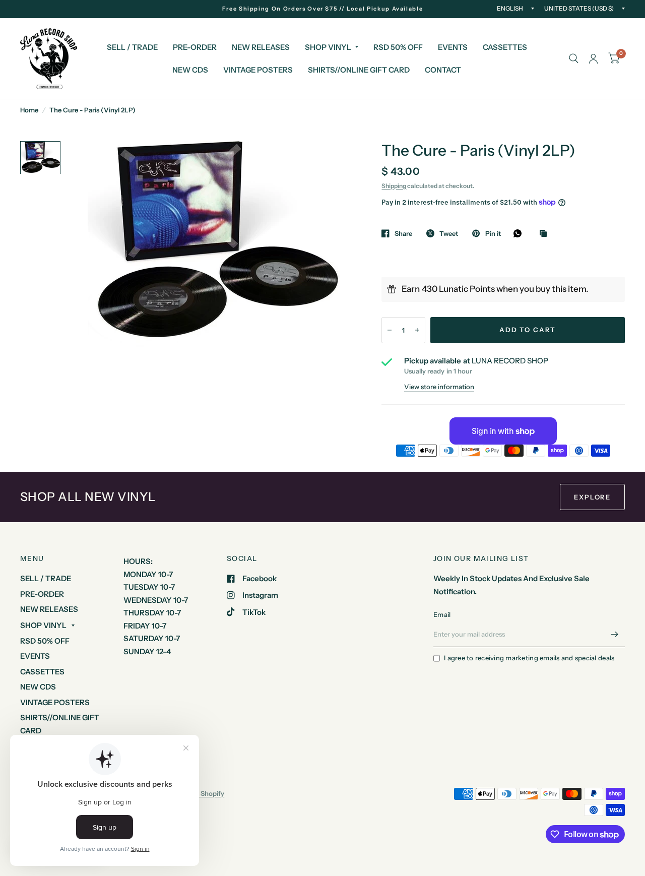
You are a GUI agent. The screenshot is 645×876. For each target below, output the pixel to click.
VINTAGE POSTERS (258, 70)
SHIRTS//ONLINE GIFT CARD (359, 70)
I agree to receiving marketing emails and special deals (529, 658)
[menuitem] (132, 47)
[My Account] (593, 58)
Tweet (448, 233)
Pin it (492, 233)
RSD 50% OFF (398, 47)
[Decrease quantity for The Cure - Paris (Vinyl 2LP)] (389, 330)
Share (403, 233)
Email (441, 614)
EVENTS (453, 47)
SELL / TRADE (132, 47)
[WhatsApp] (520, 233)
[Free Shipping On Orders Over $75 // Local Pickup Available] (322, 9)
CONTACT (443, 70)
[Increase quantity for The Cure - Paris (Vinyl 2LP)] (417, 330)
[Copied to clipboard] (545, 233)
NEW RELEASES (261, 47)
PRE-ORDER (195, 47)
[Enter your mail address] (615, 634)
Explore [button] (592, 497)
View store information (439, 387)
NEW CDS (190, 70)
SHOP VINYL (328, 47)
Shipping (393, 186)
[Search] (574, 58)
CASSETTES (505, 47)
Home (29, 110)
